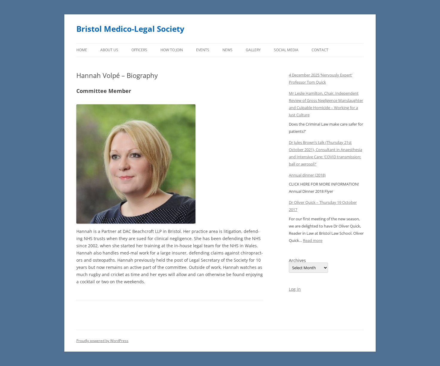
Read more (312, 240)
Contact (320, 49)
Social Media (286, 49)
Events (202, 49)
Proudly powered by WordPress (102, 340)
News (227, 49)
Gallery (253, 49)
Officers (139, 49)
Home (81, 49)
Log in (295, 289)
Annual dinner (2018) (307, 175)
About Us (109, 49)
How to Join (171, 49)
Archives (297, 260)
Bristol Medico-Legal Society (130, 28)
